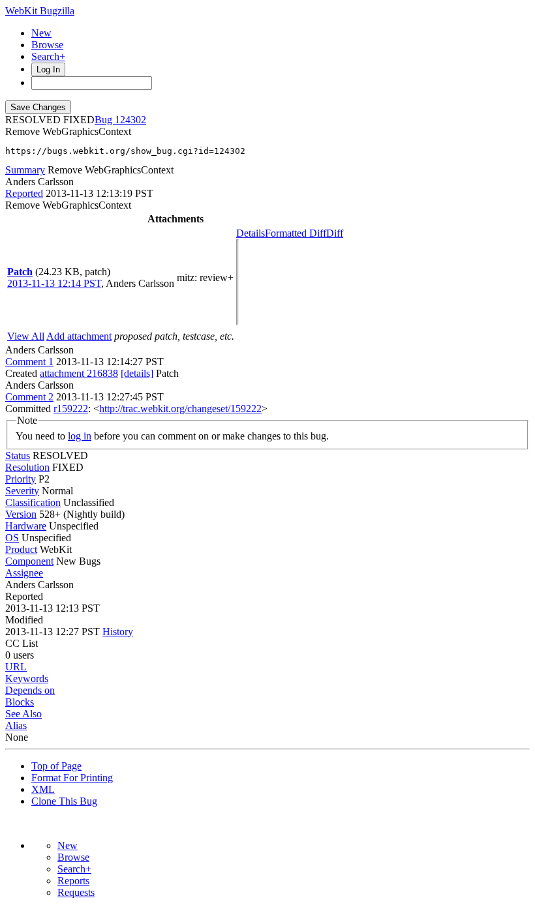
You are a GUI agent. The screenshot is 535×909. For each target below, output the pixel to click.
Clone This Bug (64, 801)
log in (79, 435)
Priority (20, 478)
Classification (33, 502)
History (117, 631)
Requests (76, 892)
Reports (73, 880)
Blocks (19, 702)
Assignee (24, 572)
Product (21, 549)
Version (21, 514)
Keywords (26, 678)
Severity (22, 490)
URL (16, 666)
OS (12, 537)
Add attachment (79, 336)
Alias (16, 725)
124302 (130, 119)
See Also (23, 713)
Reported (24, 193)
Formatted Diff (295, 233)
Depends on (30, 690)
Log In (48, 69)
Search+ (48, 56)
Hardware (25, 525)
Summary (25, 169)
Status (17, 455)
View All (25, 336)
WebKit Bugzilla (39, 10)
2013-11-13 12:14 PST (54, 283)
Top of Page (56, 765)
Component (29, 561)
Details (250, 233)
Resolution (27, 467)
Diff (334, 233)
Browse (47, 44)
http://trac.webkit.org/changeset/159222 (180, 408)
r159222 (71, 408)
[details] (137, 373)
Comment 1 (29, 361)
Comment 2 (29, 396)
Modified (24, 619)
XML (43, 789)
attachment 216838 (79, 373)
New (41, 32)
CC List (21, 643)
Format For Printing (72, 777)
